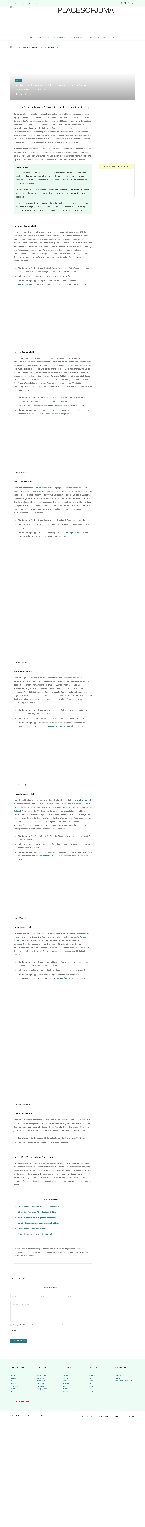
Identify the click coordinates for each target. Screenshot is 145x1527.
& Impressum (127, 1381)
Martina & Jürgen (24, 89)
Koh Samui (66, 1378)
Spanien (13, 1391)
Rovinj (91, 1386)
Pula (90, 1383)
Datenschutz (119, 1381)
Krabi (64, 1386)
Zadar (91, 1381)
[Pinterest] (26, 94)
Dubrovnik (92, 1375)
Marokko (13, 1389)
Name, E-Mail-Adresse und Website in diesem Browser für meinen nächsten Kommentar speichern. (46, 1325)
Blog (13, 3)
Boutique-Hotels (41, 1389)
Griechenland (14, 1386)
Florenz (65, 1389)
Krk (90, 1389)
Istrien (91, 1391)
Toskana (65, 1375)
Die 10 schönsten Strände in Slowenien (33, 1228)
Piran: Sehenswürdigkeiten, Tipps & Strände (36, 1234)
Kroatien (13, 1375)
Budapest (65, 1383)
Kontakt (117, 1378)
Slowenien (13, 1383)
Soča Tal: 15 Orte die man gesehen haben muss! (37, 1217)
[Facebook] (16, 94)
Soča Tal (19, 180)
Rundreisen (76, 37)
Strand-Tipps (40, 1381)
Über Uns (26, 3)
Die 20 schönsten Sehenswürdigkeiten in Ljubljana (38, 1223)
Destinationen (41, 1375)
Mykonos (65, 1391)
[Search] (112, 37)
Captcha (13, 1330)
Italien (12, 1381)
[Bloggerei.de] (16, 1401)
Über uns (118, 1375)
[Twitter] (21, 94)
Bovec (37, 193)
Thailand (13, 1378)
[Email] (30, 94)
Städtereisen (55, 37)
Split (90, 1378)
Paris (64, 1381)
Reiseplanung (98, 37)
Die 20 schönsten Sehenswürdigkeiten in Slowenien (38, 1206)
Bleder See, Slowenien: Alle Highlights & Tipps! (37, 1212)
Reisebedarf (40, 1386)
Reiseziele (35, 37)
